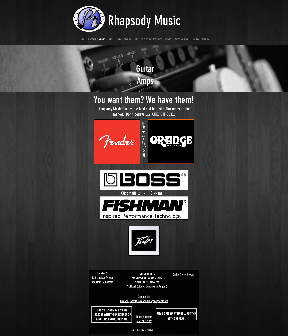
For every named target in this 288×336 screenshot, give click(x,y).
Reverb (190, 274)
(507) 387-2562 (144, 321)
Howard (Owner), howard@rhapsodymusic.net (144, 301)
